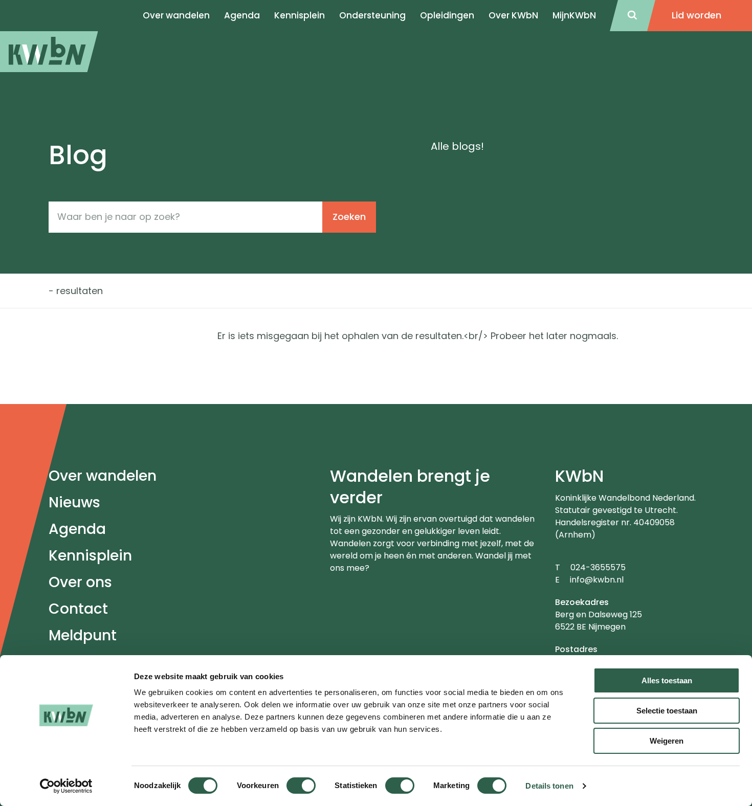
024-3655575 (598, 567)
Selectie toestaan (666, 710)
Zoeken (349, 216)
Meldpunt (83, 635)
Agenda (77, 529)
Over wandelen (103, 476)
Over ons (80, 582)
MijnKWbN (574, 15)
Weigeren (666, 740)
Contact (78, 609)
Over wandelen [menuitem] (176, 15)
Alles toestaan (667, 680)
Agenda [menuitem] (242, 15)
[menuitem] (49, 51)
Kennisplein (299, 15)
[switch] (301, 785)
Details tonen (549, 785)
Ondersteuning (372, 15)
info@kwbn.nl (597, 580)
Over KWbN (513, 15)
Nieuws (74, 502)
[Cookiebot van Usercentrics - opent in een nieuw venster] (66, 786)
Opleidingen (447, 15)
